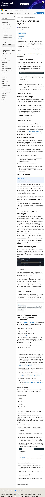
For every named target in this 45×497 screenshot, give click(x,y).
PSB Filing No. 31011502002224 (21, 492)
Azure (18, 17)
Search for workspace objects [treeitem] (7, 45)
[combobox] (8, 19)
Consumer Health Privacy (11, 496)
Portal (35, 13)
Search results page (22, 33)
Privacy (30, 492)
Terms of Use (20, 496)
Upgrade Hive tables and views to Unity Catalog (29, 375)
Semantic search (21, 36)
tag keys (27, 335)
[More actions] (43, 17)
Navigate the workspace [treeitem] (8, 35)
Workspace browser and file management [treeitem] (8, 38)
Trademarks (27, 496)
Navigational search (22, 32)
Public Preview (29, 181)
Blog (34, 494)
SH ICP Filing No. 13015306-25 (7, 492)
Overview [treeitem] (5, 33)
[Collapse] (15, 16)
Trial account (40, 13)
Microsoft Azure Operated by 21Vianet (8, 494)
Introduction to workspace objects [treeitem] (8, 41)
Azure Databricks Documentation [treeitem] (5, 22)
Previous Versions (28, 494)
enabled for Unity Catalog (33, 131)
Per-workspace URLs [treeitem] (7, 53)
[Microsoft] (2, 10)
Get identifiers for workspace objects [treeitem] (9, 51)
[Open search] (42, 10)
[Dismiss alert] (43, 2)
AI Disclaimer (20, 494)
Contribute (39, 494)
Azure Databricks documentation (27, 17)
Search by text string (22, 35)
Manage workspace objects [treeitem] (8, 48)
